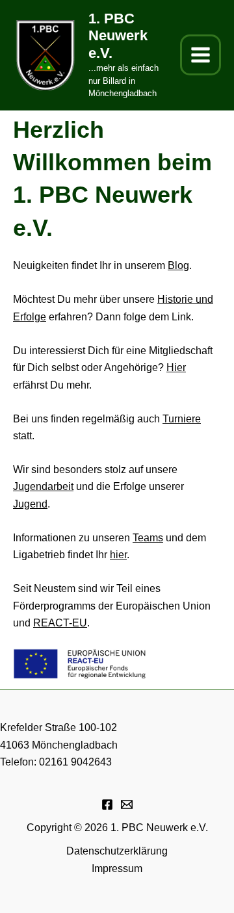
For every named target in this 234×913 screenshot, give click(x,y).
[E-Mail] (127, 804)
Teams (148, 537)
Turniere (181, 418)
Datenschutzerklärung (117, 850)
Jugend (30, 503)
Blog (178, 265)
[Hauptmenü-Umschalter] (200, 54)
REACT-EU (60, 622)
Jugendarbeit (43, 486)
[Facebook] (107, 804)
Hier (176, 367)
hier (118, 554)
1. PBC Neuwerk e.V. (118, 35)
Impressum (117, 868)
